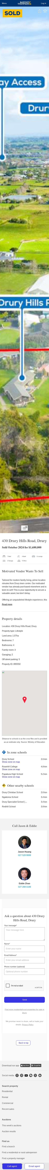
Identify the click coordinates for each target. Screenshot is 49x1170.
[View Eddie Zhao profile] (24, 874)
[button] (24, 700)
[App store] (25, 1065)
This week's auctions (11, 1125)
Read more (7, 604)
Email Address (10, 955)
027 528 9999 (24, 855)
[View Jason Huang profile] (24, 842)
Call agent (12, 1166)
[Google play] (36, 1065)
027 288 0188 (24, 887)
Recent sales (8, 1109)
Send (24, 1000)
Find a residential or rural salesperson (19, 1152)
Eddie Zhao (24, 883)
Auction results (9, 1131)
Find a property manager (13, 1158)
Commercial (7, 1103)
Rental (5, 1097)
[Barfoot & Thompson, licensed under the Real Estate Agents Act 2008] (24, 3)
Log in (43, 3)
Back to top (23, 1043)
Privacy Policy (27, 1025)
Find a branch (8, 1146)
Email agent (34, 1166)
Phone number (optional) (14, 967)
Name (6, 944)
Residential (7, 1091)
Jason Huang (24, 852)
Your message (10, 925)
